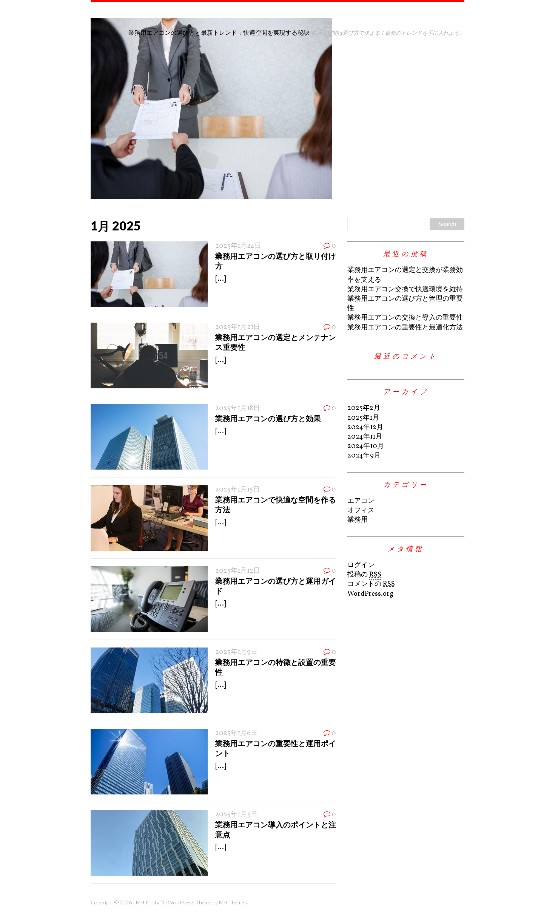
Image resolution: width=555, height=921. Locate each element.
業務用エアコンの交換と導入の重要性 (405, 318)
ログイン (361, 565)
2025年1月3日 (236, 814)
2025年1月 (363, 418)
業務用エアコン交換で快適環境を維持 (405, 289)
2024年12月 (365, 427)
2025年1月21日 (237, 327)
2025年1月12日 (237, 571)
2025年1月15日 (237, 489)
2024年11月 (364, 437)
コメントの (371, 584)
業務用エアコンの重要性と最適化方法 (405, 327)
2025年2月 (363, 408)
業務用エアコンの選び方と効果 (268, 418)
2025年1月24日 (238, 246)
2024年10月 (365, 446)
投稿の (364, 574)
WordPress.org (370, 594)
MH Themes (233, 902)
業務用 (357, 520)
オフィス (361, 510)
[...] (220, 279)
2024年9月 (364, 455)
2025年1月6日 (236, 733)
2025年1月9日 (236, 652)
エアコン (361, 501)
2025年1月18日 (237, 408)
